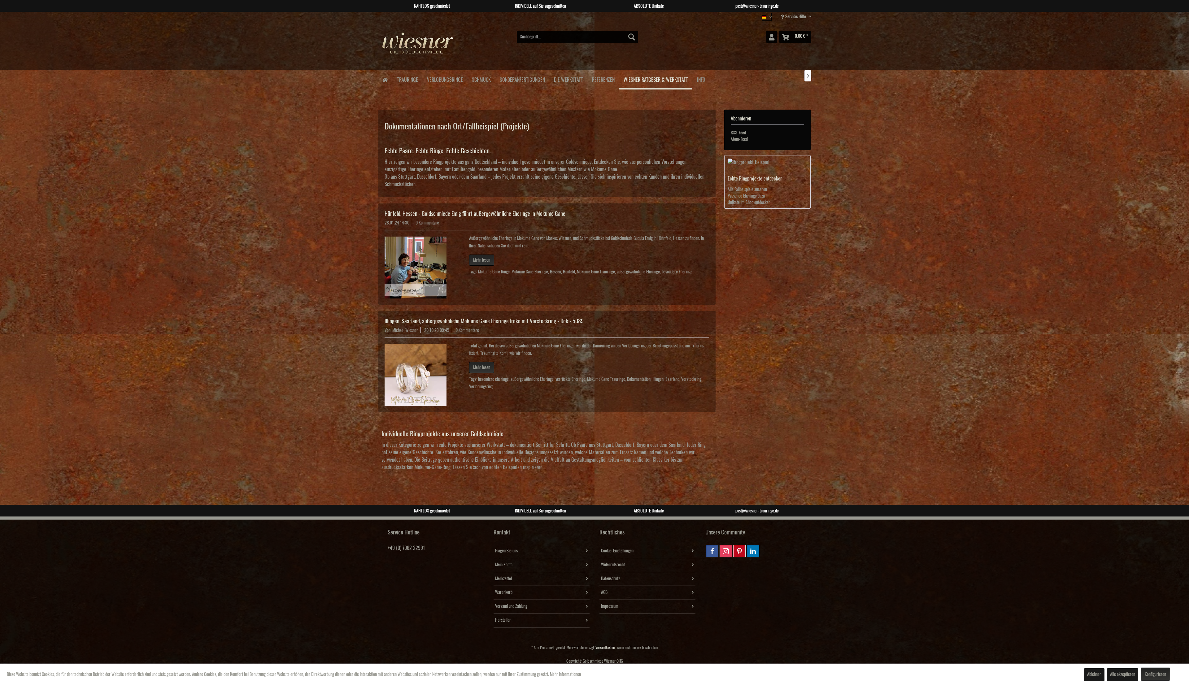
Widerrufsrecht (613, 565)
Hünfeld (569, 272)
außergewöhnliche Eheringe (638, 272)
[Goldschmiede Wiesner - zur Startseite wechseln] (418, 46)
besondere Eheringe (677, 272)
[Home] (385, 79)
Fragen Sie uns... (507, 551)
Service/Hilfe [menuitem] (795, 17)
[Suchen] (631, 37)
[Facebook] (712, 551)
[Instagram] (726, 551)
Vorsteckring (691, 379)
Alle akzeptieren (1122, 674)
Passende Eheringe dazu (746, 196)
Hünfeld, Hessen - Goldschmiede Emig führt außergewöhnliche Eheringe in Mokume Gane (475, 213)
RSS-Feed (738, 133)
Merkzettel (503, 579)
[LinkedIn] (753, 551)
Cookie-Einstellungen (617, 551)
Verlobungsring (481, 387)
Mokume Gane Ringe (494, 272)
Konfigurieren (1155, 674)
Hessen (555, 272)
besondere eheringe (493, 379)
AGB (604, 592)
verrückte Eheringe (570, 379)
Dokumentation (639, 379)
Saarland (672, 379)
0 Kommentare (427, 223)
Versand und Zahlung (511, 606)
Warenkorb (503, 592)
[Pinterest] (739, 551)
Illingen (658, 379)
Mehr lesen (481, 260)
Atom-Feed (739, 139)
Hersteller (503, 620)
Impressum (609, 606)
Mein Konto (503, 565)
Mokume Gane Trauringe (596, 272)
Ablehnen (1094, 674)
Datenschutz (610, 579)
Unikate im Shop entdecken (749, 202)
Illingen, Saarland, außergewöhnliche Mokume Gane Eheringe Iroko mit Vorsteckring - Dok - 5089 (484, 321)
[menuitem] (577, 37)
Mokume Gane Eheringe (530, 272)
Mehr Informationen (565, 674)
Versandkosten (605, 648)
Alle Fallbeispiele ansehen (747, 189)
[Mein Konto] (771, 37)
